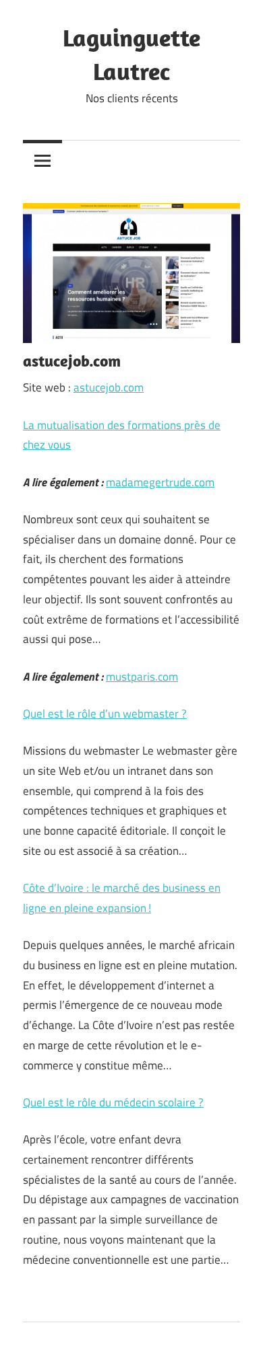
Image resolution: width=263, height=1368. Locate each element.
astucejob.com (109, 387)
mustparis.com (142, 676)
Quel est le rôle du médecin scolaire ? (113, 1102)
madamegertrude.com (160, 482)
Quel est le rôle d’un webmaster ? (105, 713)
